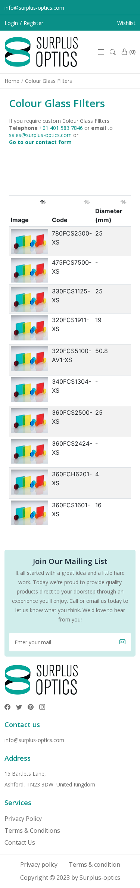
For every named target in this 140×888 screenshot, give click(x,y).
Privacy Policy (23, 818)
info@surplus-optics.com (34, 7)
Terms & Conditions (32, 830)
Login (11, 23)
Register (33, 23)
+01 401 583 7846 (61, 127)
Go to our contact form (40, 142)
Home (11, 80)
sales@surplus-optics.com (40, 134)
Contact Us (19, 842)
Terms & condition (94, 864)
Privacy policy (38, 864)
